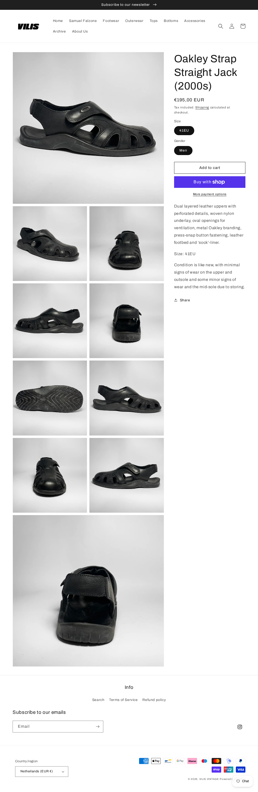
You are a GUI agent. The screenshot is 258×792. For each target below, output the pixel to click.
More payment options (210, 194)
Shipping (202, 107)
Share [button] (185, 300)
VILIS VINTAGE (209, 779)
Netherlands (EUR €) (36, 771)
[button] (220, 26)
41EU (184, 130)
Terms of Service (123, 700)
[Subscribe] (97, 726)
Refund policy (154, 700)
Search (98, 700)
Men (183, 150)
